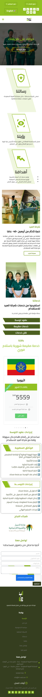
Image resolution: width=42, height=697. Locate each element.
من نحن (24, 622)
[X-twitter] (31, 9)
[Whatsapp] (34, 12)
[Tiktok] (27, 9)
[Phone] (24, 9)
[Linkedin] (31, 12)
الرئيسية (24, 618)
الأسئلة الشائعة (22, 631)
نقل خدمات (21, 332)
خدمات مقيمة (21, 326)
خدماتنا (24, 636)
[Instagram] (34, 9)
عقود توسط (21, 320)
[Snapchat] (37, 9)
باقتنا (25, 641)
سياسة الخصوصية (21, 627)
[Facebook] (27, 12)
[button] (3, 19)
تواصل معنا (23, 645)
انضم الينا (24, 650)
